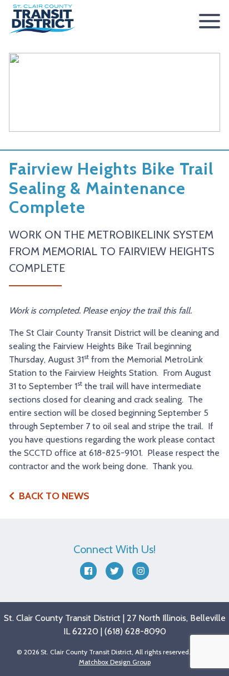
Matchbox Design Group (115, 662)
